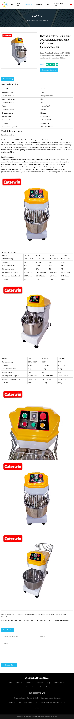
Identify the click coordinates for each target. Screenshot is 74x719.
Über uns (18, 4)
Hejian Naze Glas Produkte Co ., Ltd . (53, 702)
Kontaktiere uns (58, 4)
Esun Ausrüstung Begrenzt (50, 698)
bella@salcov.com (52, 716)
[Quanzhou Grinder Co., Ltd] (4, 4)
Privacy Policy (45, 687)
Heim (11, 4)
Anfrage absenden (49, 70)
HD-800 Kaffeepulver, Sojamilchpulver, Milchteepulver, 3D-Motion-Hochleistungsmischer (39, 620)
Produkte (28, 4)
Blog (48, 4)
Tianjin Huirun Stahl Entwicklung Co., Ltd (22, 702)
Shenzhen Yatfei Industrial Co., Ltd (26, 698)
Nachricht (39, 4)
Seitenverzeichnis (30, 687)
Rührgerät (40, 20)
